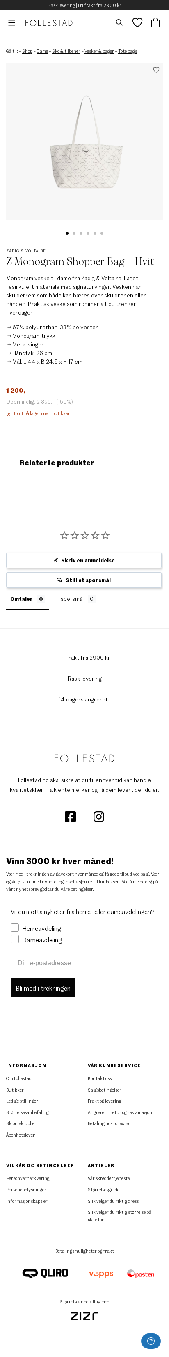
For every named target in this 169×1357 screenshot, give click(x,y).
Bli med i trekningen (43, 988)
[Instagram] (98, 816)
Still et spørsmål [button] (88, 580)
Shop (27, 51)
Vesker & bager (99, 51)
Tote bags (127, 51)
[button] (67, 233)
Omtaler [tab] (21, 598)
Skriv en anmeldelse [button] (88, 560)
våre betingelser (77, 889)
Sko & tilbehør (66, 51)
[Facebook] (71, 816)
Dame (42, 51)
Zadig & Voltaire (26, 250)
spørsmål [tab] (72, 598)
